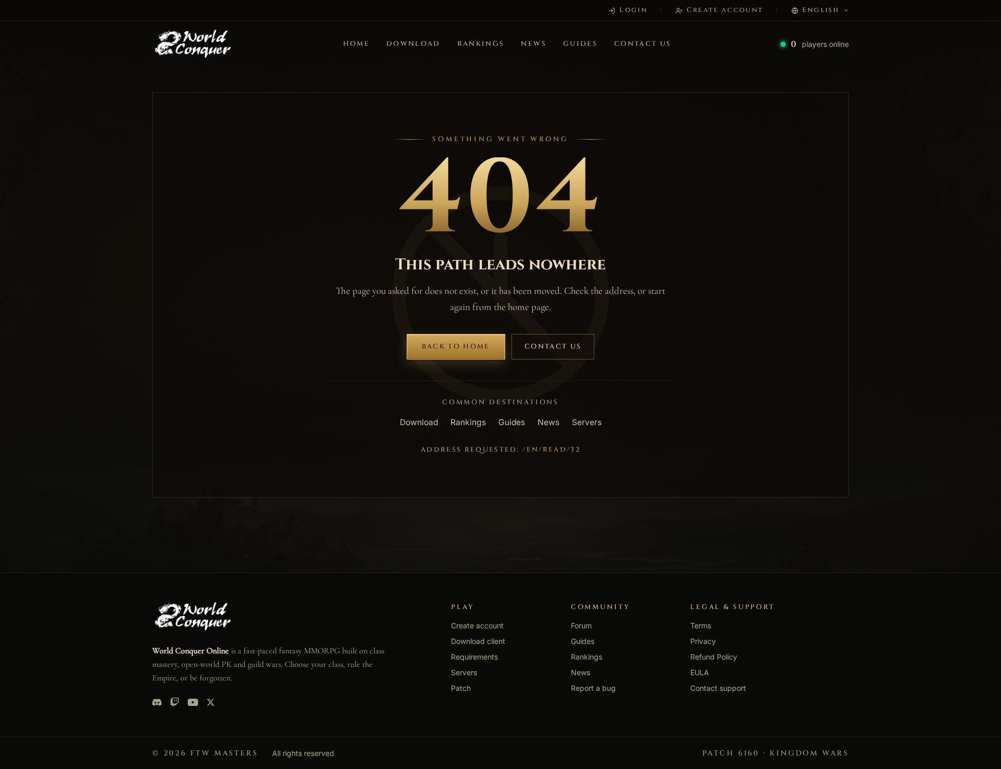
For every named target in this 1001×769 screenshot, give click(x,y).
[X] (210, 702)
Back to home (456, 346)
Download (413, 43)
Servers (587, 422)
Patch (461, 688)
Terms (700, 625)
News (533, 43)
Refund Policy (713, 656)
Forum (581, 625)
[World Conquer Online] (193, 44)
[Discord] (157, 702)
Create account (477, 625)
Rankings (481, 43)
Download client (478, 641)
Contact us (642, 43)
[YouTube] (193, 702)
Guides (580, 43)
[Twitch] (174, 702)
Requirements (474, 656)
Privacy (703, 641)
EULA (699, 672)
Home (356, 43)
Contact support (718, 688)
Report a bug (593, 688)
